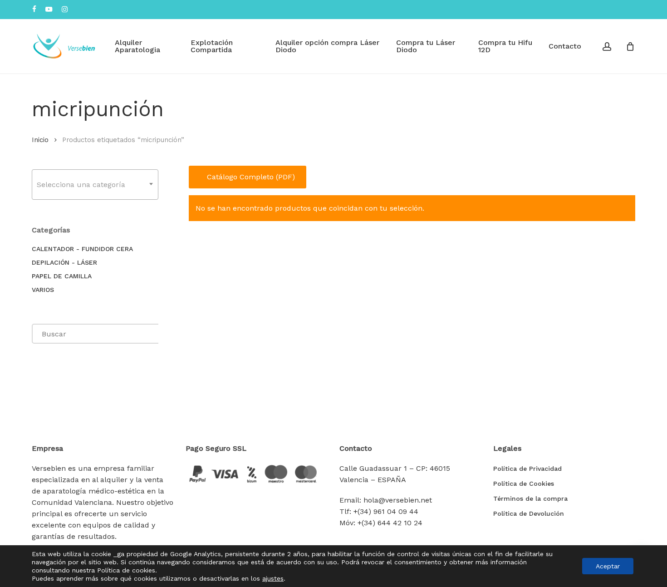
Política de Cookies (523, 483)
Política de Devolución (528, 513)
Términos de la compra (530, 498)
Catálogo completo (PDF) (251, 177)
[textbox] (95, 184)
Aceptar (608, 566)
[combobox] (95, 184)
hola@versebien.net (397, 500)
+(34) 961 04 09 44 (385, 511)
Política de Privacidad (527, 468)
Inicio (40, 140)
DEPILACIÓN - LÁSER (64, 262)
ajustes (273, 578)
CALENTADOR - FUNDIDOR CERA (82, 248)
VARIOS (43, 289)
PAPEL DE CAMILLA (62, 276)
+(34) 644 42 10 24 (390, 522)
